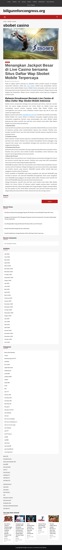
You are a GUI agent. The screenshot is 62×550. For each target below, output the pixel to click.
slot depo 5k (6, 477)
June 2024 (7, 321)
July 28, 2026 (8, 539)
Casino (9, 1)
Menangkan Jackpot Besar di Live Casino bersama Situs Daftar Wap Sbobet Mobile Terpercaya (29, 71)
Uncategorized (8, 452)
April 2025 (7, 292)
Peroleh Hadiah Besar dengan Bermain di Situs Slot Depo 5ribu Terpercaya (23, 233)
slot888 (6, 440)
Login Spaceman (8, 367)
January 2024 (7, 330)
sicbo (5, 385)
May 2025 (7, 289)
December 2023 (8, 333)
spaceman (7, 443)
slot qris (6, 415)
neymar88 (7, 373)
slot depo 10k (8, 397)
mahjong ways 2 (7, 484)
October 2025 (8, 274)
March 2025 (7, 295)
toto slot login (7, 467)
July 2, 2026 (53, 536)
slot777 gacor (8, 434)
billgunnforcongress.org (24, 11)
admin (8, 81)
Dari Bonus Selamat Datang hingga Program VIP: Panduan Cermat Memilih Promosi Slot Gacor (28, 212)
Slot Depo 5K (7, 403)
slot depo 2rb (6, 480)
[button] (4, 17)
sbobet (6, 379)
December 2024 (8, 304)
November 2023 (8, 336)
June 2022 (7, 342)
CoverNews (36, 547)
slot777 (6, 431)
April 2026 (7, 262)
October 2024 (8, 310)
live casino (7, 364)
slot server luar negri (9, 425)
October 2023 (8, 339)
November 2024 (8, 307)
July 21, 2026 (19, 539)
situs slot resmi (7, 500)
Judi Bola (14, 1)
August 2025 (7, 280)
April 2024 (7, 327)
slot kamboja (7, 412)
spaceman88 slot (8, 449)
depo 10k (5, 456)
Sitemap (24, 1)
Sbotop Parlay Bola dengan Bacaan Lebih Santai (16, 228)
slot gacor (7, 406)
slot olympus (6, 492)
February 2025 (8, 298)
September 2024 (8, 312)
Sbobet (29, 1)
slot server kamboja (9, 418)
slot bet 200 (7, 394)
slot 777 (6, 391)
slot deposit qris (7, 459)
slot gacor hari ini (8, 409)
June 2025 (7, 286)
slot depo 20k (8, 400)
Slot (19, 1)
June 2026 (7, 257)
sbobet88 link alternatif (29, 115)
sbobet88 (7, 382)
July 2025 (6, 283)
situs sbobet (31, 86)
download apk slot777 (10, 358)
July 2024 (6, 318)
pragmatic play (7, 503)
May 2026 (7, 260)
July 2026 (6, 254)
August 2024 (7, 315)
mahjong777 (6, 475)
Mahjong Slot (42, 1)
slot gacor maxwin (8, 497)
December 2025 (8, 268)
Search (5, 196)
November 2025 (8, 271)
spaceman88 (7, 446)
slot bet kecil (6, 472)
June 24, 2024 (14, 81)
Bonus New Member (9, 352)
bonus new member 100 (9, 461)
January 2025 (7, 301)
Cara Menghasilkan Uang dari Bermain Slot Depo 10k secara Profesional (23, 223)
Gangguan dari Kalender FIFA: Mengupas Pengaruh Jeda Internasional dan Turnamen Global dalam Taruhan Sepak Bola (30, 218)
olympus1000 (7, 376)
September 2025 (8, 277)
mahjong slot (7, 370)
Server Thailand (31, 5)
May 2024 (7, 324)
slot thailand (7, 428)
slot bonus (6, 489)
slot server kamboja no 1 (10, 421)
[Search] (57, 17)
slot (4, 495)
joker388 (5, 464)
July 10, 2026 (30, 536)
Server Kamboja (50, 1)
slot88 (6, 437)
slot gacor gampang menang (10, 505)
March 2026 (7, 265)
